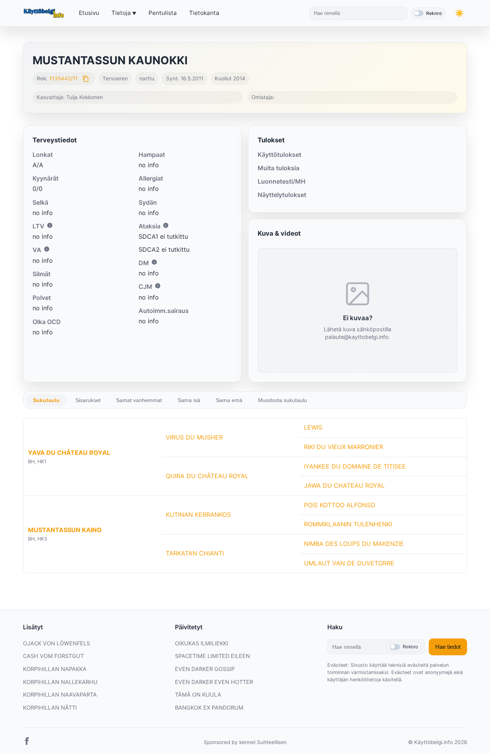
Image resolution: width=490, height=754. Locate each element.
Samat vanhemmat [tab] (139, 400)
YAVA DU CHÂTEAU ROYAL (69, 452)
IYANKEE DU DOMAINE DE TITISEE (355, 466)
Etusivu (89, 12)
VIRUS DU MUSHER (194, 437)
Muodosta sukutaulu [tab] (282, 400)
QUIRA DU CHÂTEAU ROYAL (207, 476)
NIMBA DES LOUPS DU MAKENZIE (354, 543)
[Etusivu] (45, 13)
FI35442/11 (63, 78)
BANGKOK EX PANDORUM (209, 707)
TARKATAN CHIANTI (195, 553)
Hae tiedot (448, 646)
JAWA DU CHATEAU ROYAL (344, 485)
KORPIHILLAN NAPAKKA (55, 669)
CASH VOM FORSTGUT (53, 656)
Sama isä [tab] (189, 400)
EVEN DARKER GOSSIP (205, 669)
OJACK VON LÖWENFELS (56, 643)
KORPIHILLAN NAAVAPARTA (60, 694)
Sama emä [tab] (229, 400)
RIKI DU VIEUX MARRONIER (343, 447)
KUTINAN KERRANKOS (198, 514)
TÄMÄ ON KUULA (198, 694)
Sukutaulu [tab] (46, 400)
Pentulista (163, 12)
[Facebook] (27, 742)
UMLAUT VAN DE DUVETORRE (349, 563)
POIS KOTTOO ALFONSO (339, 505)
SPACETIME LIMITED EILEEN (212, 656)
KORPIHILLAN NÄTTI (50, 707)
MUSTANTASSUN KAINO (65, 530)
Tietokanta (204, 12)
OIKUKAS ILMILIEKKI (201, 643)
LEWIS (313, 427)
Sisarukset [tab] (88, 400)
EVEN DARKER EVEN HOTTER (214, 682)
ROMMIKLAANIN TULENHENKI (348, 524)
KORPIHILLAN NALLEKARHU (60, 682)
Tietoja (121, 12)
